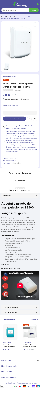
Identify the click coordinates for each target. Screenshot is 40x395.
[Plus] (34, 112)
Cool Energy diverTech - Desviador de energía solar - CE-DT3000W (30, 345)
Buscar (34, 10)
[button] (29, 119)
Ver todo (33, 319)
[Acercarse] (35, 24)
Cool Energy (7, 342)
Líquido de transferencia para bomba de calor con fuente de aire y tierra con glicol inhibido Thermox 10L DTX (9, 345)
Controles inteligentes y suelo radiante (17, 16)
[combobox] (20, 10)
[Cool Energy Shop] (20, 4)
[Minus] (5, 112)
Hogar (3, 16)
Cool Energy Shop (9, 76)
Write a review (20, 180)
